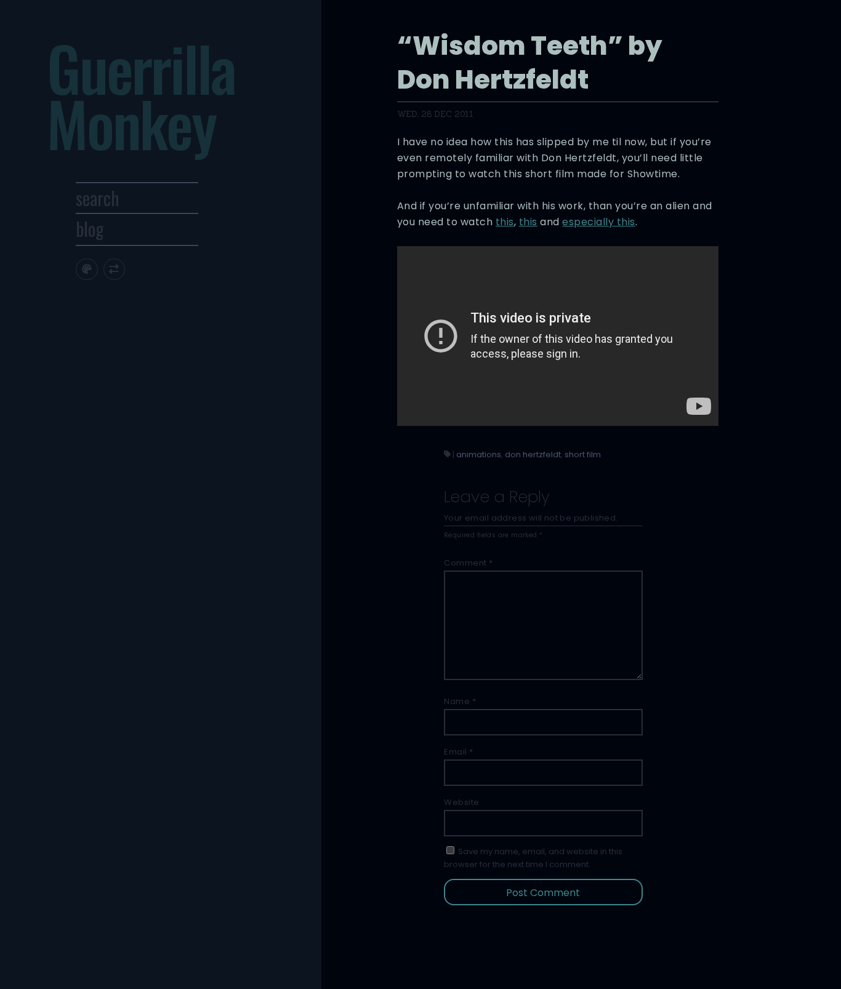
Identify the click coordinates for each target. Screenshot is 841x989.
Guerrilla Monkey (141, 95)
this (505, 222)
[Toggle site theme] (86, 269)
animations (478, 454)
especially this (598, 222)
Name (460, 701)
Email (458, 752)
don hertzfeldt (533, 454)
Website (462, 802)
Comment (468, 563)
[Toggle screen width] (114, 269)
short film (583, 454)
